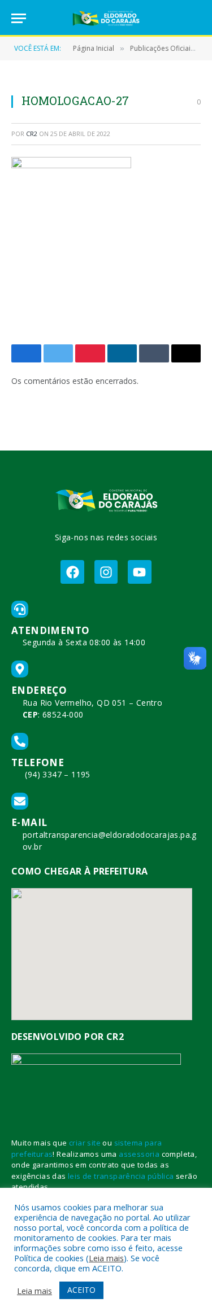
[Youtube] (139, 571)
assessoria (139, 1154)
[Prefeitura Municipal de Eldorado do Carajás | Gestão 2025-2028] (106, 18)
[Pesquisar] (196, 18)
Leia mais (106, 1257)
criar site (85, 1143)
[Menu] (18, 18)
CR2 (31, 133)
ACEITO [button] (81, 1289)
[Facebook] (72, 571)
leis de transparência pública (121, 1176)
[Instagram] (106, 571)
